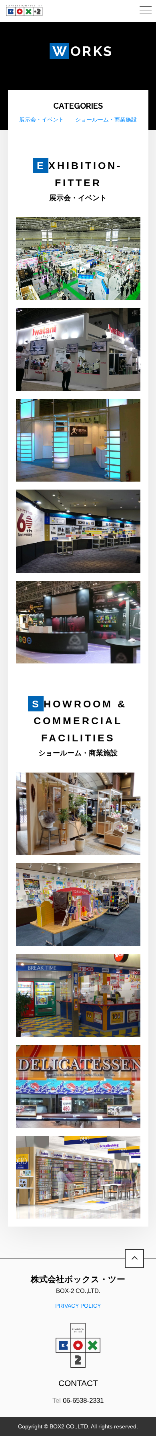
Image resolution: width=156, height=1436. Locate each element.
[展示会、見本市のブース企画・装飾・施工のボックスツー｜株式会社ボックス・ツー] (24, 11)
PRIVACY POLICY (78, 1306)
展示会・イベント (41, 119)
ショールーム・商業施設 (106, 119)
